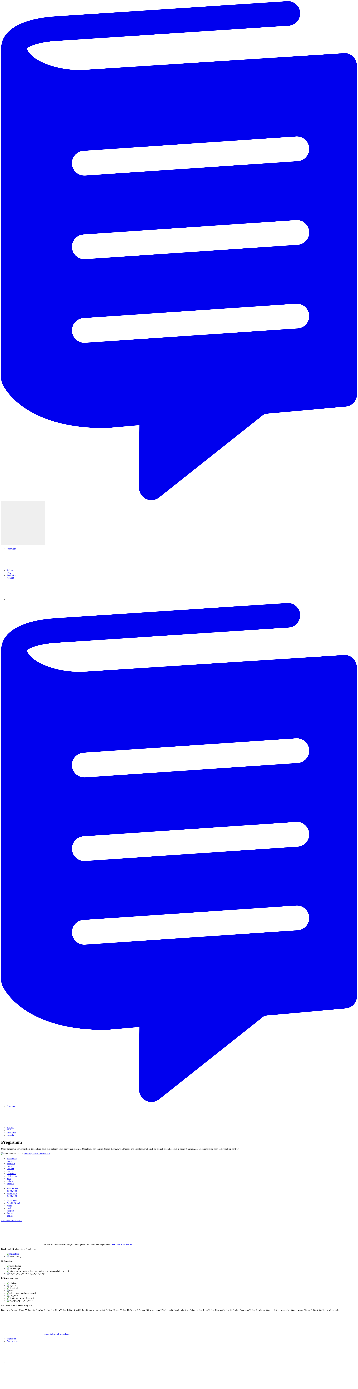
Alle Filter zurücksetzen (11, 1220)
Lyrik (9, 1208)
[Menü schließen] (23, 534)
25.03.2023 (12, 1196)
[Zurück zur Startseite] (179, 499)
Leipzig (10, 1181)
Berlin (9, 1161)
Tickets (10, 570)
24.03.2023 (12, 1193)
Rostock (10, 1183)
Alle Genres (12, 1200)
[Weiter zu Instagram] (33, 599)
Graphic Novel (13, 1203)
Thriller (10, 1216)
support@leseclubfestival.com (37, 1153)
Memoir (10, 1211)
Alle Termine (12, 1188)
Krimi (9, 1206)
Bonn (9, 1166)
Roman (10, 1213)
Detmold (10, 1168)
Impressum (11, 1338)
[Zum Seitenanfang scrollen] (22, 1386)
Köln (9, 1178)
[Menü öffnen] (23, 512)
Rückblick (11, 575)
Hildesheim (12, 1176)
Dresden (10, 1171)
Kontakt (10, 578)
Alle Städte (12, 1158)
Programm (11, 549)
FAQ (9, 573)
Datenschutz (12, 1341)
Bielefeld (11, 1163)
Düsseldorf (11, 1173)
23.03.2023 (12, 1191)
